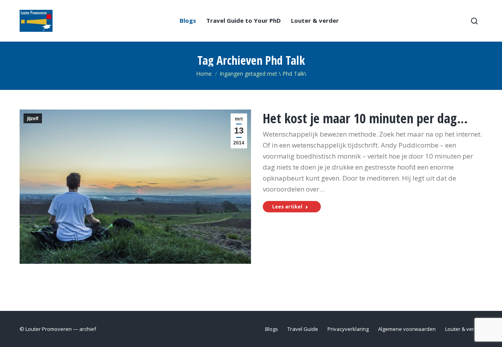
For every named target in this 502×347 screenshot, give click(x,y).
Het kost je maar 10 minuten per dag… (365, 118)
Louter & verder (315, 20)
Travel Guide (302, 328)
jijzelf (32, 118)
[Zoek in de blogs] (474, 21)
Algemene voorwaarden (407, 328)
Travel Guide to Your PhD (243, 20)
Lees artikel (287, 206)
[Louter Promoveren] (36, 21)
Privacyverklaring (348, 328)
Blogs (188, 20)
